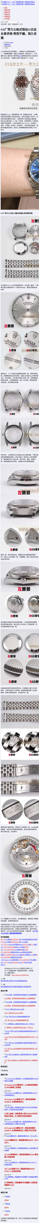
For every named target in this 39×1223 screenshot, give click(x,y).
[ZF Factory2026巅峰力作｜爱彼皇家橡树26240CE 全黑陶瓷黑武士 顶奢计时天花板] (21, 1124)
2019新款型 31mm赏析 (14, 942)
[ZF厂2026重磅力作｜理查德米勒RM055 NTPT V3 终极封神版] (21, 1164)
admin (11, 42)
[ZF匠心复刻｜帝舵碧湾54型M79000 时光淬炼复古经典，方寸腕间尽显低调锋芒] (21, 1109)
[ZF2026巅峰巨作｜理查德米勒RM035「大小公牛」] (21, 1136)
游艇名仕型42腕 (11, 957)
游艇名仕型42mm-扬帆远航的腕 (16, 952)
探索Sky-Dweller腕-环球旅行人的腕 (19, 955)
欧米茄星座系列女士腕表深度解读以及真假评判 (16, 986)
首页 (5, 8)
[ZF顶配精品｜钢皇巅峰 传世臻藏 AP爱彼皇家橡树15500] (21, 1178)
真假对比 (7, 14)
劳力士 (3, 965)
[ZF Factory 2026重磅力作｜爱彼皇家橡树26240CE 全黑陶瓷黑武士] (21, 1095)
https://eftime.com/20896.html (20, 975)
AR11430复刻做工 (14, 949)
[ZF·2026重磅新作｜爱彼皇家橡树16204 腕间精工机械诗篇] (21, 1150)
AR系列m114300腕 (14, 947)
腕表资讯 (7, 12)
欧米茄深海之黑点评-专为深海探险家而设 (14, 981)
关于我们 (7, 18)
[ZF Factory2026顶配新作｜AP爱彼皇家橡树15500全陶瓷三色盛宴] (21, 1081)
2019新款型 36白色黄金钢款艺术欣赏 (19, 939)
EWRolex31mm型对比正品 (16, 962)
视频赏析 (7, 16)
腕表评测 (7, 10)
